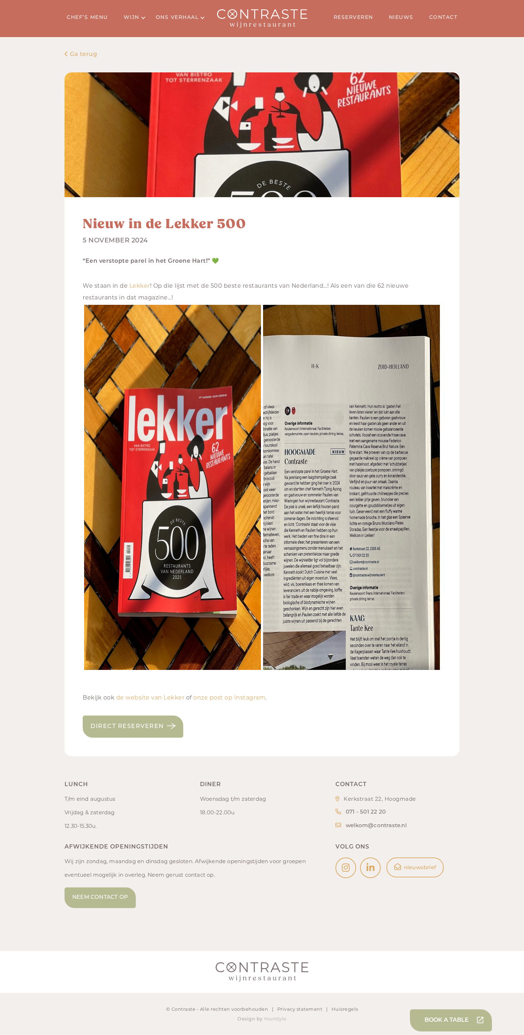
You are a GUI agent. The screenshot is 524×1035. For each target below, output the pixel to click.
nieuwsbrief (420, 868)
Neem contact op (100, 897)
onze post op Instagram (229, 697)
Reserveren (353, 17)
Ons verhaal (177, 17)
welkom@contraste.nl (376, 826)
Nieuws (401, 17)
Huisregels (345, 1009)
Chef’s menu (87, 17)
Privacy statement (300, 1009)
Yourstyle (275, 1018)
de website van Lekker (150, 697)
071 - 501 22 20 (366, 812)
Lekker (139, 285)
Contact (443, 17)
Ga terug (82, 54)
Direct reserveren (127, 726)
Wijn (131, 17)
